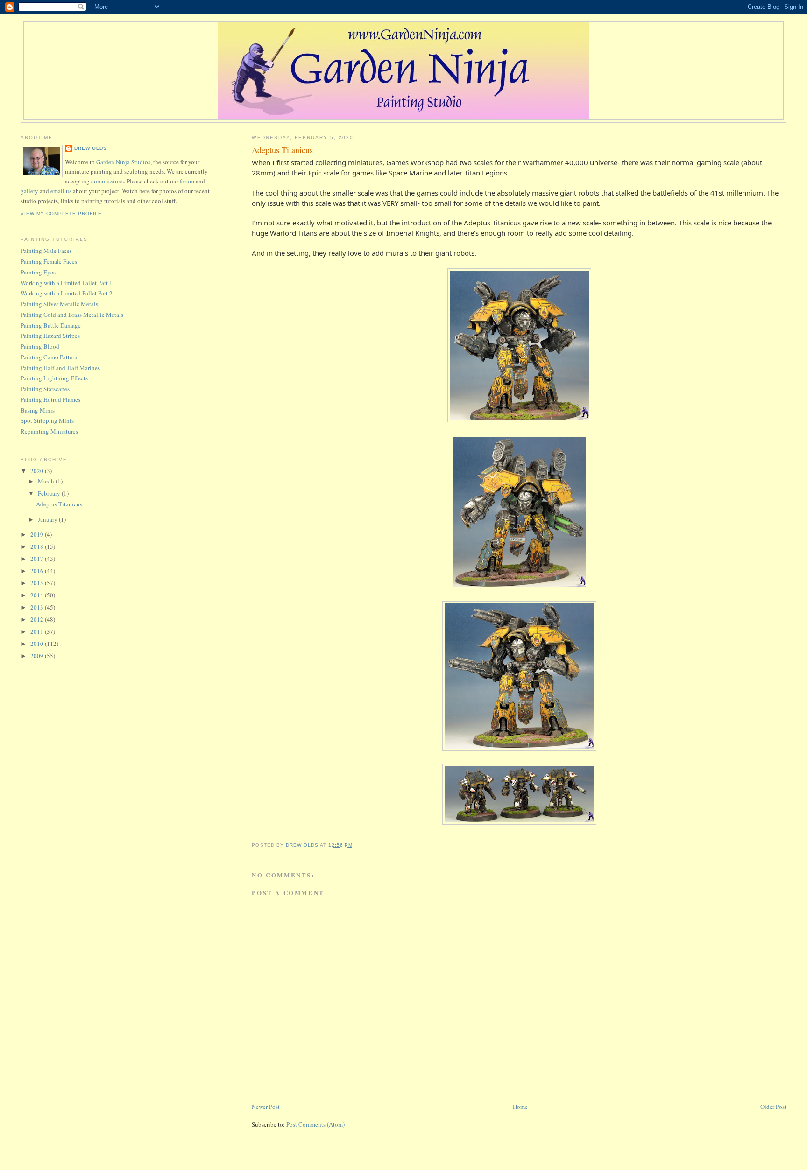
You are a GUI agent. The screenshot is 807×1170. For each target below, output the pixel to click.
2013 (37, 607)
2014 (37, 595)
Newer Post (266, 1106)
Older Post (773, 1106)
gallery (29, 191)
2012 (37, 619)
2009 (37, 656)
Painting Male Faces (46, 250)
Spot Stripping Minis (47, 420)
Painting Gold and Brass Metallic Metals (72, 314)
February (50, 493)
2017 (37, 558)
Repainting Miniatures (49, 431)
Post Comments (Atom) (315, 1124)
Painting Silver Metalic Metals (59, 304)
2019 (37, 534)
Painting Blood (40, 346)
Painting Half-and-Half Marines (60, 368)
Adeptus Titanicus (59, 504)
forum (187, 181)
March (47, 481)
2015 (37, 583)
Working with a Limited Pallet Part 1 (67, 283)
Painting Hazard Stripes (50, 335)
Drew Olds (90, 148)
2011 (37, 631)
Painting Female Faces (49, 261)
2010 (37, 643)
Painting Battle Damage (51, 325)
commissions (107, 181)
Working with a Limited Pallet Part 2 (67, 293)
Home (520, 1106)
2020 (37, 471)
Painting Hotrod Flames (50, 399)
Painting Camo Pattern (49, 357)
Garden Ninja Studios (123, 162)
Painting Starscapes (45, 389)
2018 (37, 546)
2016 (37, 571)
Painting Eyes (38, 272)
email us (60, 191)
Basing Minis (38, 410)
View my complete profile (61, 213)
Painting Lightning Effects (54, 378)
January (48, 519)
